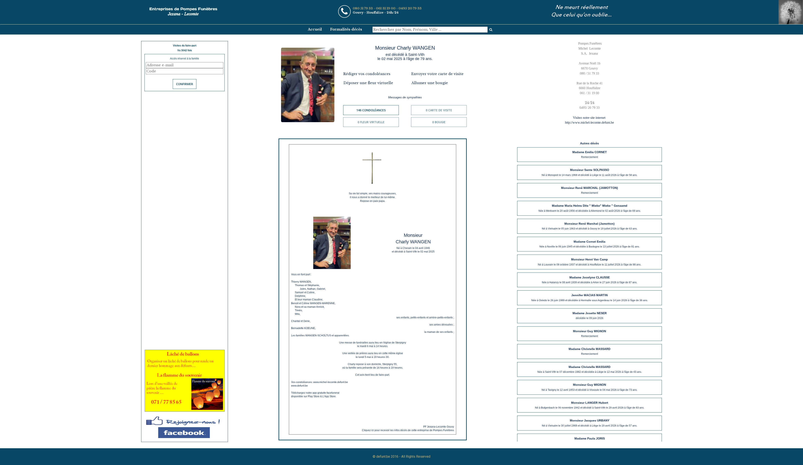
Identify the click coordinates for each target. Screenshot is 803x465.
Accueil (315, 29)
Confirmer (184, 84)
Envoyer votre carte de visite (437, 74)
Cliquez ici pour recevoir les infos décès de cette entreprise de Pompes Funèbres (408, 430)
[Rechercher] (491, 29)
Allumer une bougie (429, 83)
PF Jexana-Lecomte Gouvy (438, 426)
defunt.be (383, 457)
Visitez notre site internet (589, 117)
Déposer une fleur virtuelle (368, 83)
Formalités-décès (346, 29)
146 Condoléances (371, 110)
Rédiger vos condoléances (366, 74)
